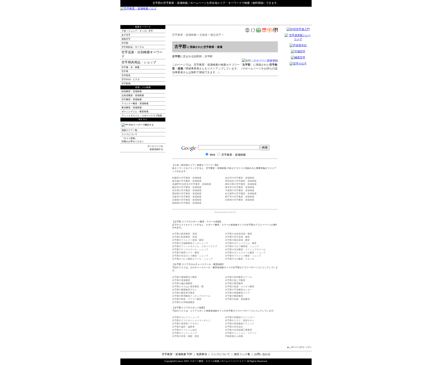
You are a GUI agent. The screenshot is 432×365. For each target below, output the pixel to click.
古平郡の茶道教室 (234, 283)
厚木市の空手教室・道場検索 (239, 187)
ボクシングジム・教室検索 (135, 111)
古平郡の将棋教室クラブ (237, 293)
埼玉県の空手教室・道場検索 (186, 190)
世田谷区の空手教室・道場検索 (240, 181)
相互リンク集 (242, 354)
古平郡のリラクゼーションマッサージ (191, 320)
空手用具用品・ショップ (139, 62)
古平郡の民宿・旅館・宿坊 (185, 336)
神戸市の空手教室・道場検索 (239, 196)
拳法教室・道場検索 (132, 107)
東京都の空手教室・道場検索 (186, 181)
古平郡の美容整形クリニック (239, 323)
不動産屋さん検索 (234, 336)
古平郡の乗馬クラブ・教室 (185, 252)
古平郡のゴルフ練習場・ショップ (242, 246)
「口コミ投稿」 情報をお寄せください (133, 140)
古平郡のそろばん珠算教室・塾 (188, 286)
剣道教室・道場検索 (132, 91)
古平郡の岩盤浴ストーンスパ (239, 317)
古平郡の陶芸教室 (234, 296)
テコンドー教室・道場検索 (135, 103)
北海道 (203, 34)
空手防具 (126, 75)
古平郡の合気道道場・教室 (238, 233)
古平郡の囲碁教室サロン (184, 289)
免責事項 (201, 354)
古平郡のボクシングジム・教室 (240, 243)
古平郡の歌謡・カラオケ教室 (239, 286)
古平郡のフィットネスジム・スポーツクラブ (194, 246)
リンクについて (129, 134)
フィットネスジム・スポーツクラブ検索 (142, 115)
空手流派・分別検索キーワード (142, 54)
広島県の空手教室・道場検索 (239, 200)
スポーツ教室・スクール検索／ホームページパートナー (218, 361)
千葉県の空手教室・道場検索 (239, 190)
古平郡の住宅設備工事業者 (238, 330)
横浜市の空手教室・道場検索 (186, 187)
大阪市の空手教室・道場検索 (186, 196)
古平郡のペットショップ (184, 333)
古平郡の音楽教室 (181, 280)
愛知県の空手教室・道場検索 (186, 193)
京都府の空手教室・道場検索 (186, 200)
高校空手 (126, 39)
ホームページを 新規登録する (155, 147)
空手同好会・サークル (133, 47)
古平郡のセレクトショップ (185, 317)
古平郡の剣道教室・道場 (184, 237)
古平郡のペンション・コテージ (240, 333)
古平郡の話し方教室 (235, 280)
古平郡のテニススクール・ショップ (190, 249)
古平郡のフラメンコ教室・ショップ (243, 255)
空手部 (125, 43)
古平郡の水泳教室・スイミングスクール (245, 249)
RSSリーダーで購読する (141, 125)
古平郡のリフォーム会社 (184, 330)
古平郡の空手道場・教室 (237, 237)
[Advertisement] (259, 15)
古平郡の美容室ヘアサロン (185, 323)
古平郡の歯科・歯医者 (183, 326)
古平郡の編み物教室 (182, 283)
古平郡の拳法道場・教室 (237, 240)
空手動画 (126, 83)
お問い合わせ (262, 354)
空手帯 (125, 71)
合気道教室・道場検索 (133, 95)
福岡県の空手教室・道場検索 (186, 203)
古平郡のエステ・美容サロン (239, 320)
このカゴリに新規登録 (264, 60)
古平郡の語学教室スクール (238, 277)
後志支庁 (215, 34)
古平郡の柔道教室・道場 (184, 233)
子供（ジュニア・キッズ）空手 (137, 31)
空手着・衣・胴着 (131, 67)
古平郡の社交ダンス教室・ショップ (190, 255)
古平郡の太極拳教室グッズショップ (190, 243)
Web (212, 154)
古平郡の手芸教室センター (238, 289)
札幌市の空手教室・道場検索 (186, 178)
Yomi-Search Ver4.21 (225, 212)
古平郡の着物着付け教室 (184, 277)
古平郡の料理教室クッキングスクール (191, 296)
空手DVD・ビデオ (131, 79)
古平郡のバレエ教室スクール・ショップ (192, 259)
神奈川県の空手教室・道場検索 (240, 184)
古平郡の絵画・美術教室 (237, 299)
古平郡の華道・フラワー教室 (186, 299)
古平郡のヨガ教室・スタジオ (239, 259)
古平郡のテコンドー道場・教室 (188, 240)
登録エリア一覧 (129, 130)
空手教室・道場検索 (175, 2)
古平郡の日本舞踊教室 (183, 302)
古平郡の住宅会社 (234, 326)
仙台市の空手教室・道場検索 (239, 178)
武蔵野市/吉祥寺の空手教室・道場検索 (191, 184)
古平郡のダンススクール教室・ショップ (245, 252)
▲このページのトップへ (299, 347)
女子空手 (126, 35)
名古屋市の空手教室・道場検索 (240, 193)
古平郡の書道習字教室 (183, 293)
